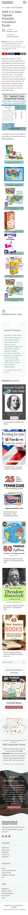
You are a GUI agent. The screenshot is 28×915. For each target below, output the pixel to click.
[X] (17, 54)
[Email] (23, 54)
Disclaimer (14, 907)
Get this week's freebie (14, 707)
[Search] (24, 662)
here (6, 134)
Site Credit (22, 909)
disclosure (6, 48)
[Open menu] (24, 2)
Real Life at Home (7, 138)
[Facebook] (11, 54)
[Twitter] (9, 836)
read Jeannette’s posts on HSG (12, 371)
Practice (19, 314)
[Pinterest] (5, 54)
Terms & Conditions (18, 905)
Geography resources (9, 314)
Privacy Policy (8, 905)
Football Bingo (14, 702)
